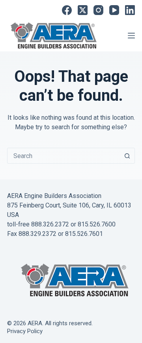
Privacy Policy (25, 331)
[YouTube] (114, 10)
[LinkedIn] (130, 10)
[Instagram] (98, 10)
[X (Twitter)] (83, 10)
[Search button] (127, 155)
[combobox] (63, 156)
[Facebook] (67, 10)
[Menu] (131, 35)
